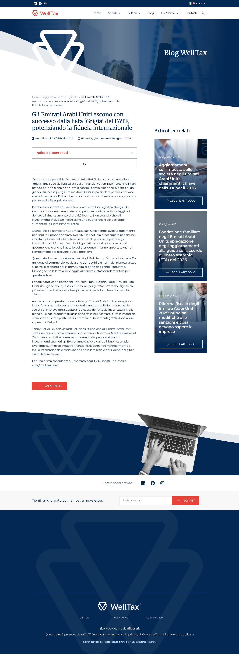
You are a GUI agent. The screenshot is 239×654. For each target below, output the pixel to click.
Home (96, 13)
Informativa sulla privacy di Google (128, 634)
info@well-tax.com (45, 365)
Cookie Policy (154, 617)
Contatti (191, 13)
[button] (132, 153)
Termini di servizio (167, 634)
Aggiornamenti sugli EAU (61, 97)
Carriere (84, 617)
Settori (132, 13)
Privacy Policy (119, 617)
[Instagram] (45, 3)
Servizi (112, 13)
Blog (150, 13)
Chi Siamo (168, 13)
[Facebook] (40, 3)
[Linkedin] (35, 3)
